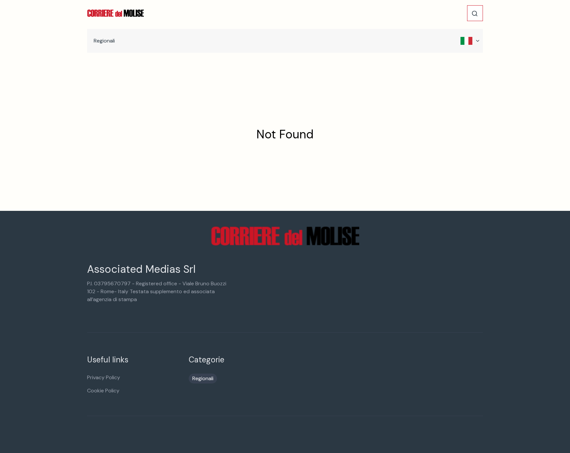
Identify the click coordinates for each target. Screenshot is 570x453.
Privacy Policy (103, 377)
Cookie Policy (103, 390)
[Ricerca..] (475, 13)
